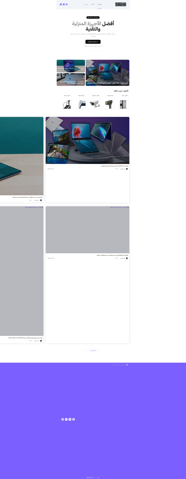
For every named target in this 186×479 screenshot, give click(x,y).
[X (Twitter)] (64, 4)
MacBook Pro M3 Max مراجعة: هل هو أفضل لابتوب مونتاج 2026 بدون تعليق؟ (112, 255)
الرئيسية (100, 4)
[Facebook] (67, 4)
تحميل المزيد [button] (93, 350)
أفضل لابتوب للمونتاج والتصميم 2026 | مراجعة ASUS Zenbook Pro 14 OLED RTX (25, 337)
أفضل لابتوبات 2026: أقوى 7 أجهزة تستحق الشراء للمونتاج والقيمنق (107, 83)
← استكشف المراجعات (93, 42)
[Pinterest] (62, 419)
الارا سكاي (89, 477)
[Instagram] (61, 4)
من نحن (86, 4)
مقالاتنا (92, 4)
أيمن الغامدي (122, 168)
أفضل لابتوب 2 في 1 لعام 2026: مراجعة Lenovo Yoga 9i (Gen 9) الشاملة (27, 197)
